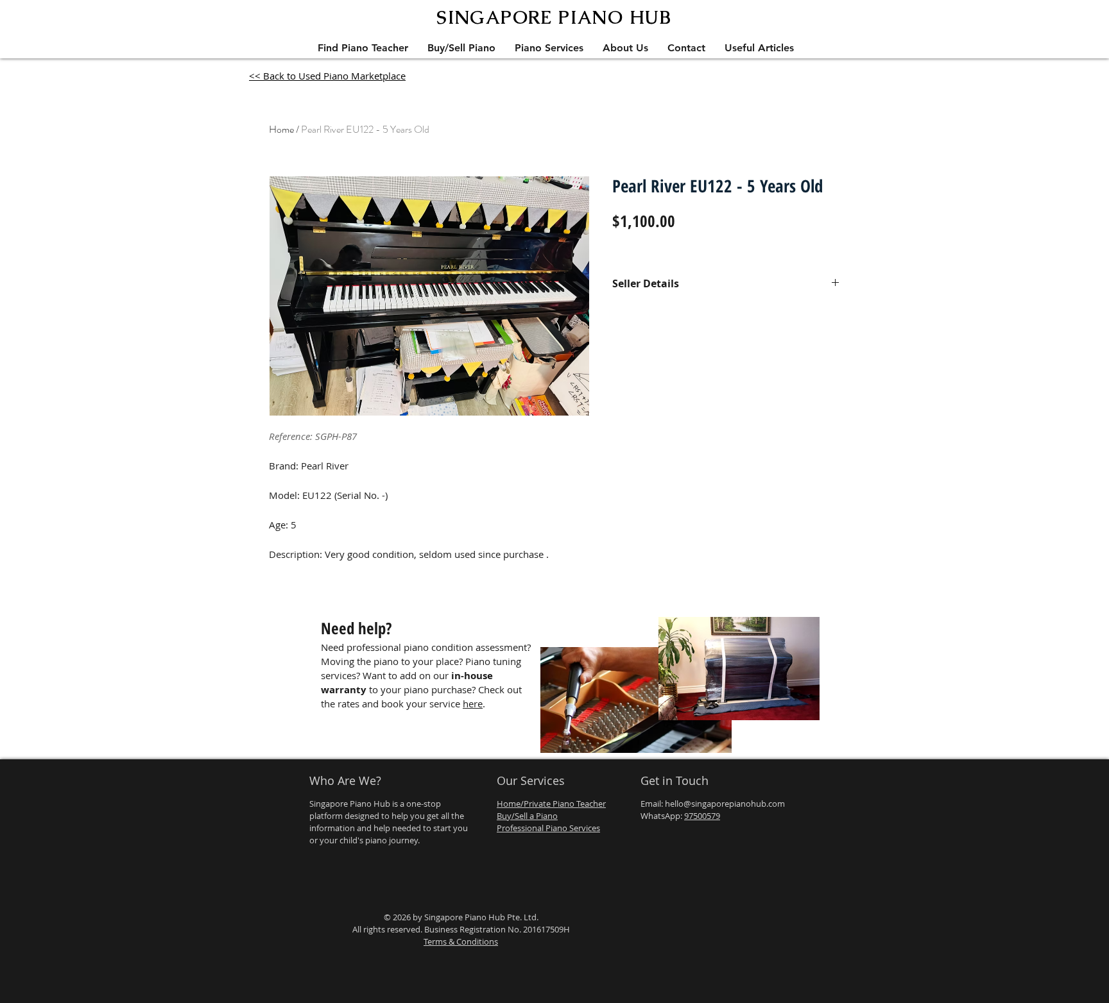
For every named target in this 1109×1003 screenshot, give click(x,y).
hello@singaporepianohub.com (725, 803)
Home (281, 129)
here (473, 703)
